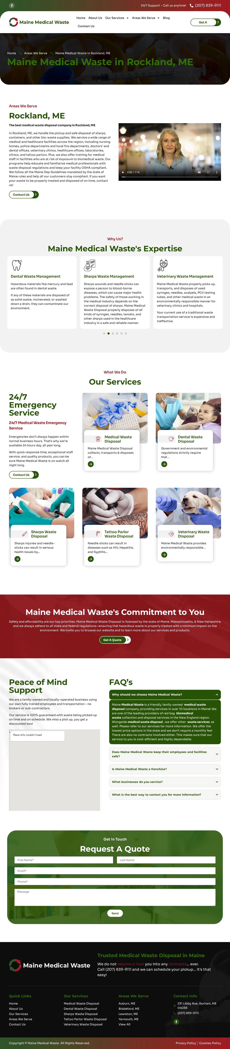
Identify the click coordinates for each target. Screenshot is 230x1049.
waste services (198, 722)
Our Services (114, 18)
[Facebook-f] (12, 5)
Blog (166, 18)
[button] (104, 333)
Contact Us (86, 26)
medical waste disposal (145, 722)
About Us (95, 18)
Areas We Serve (143, 18)
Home (80, 18)
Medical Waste (132, 705)
